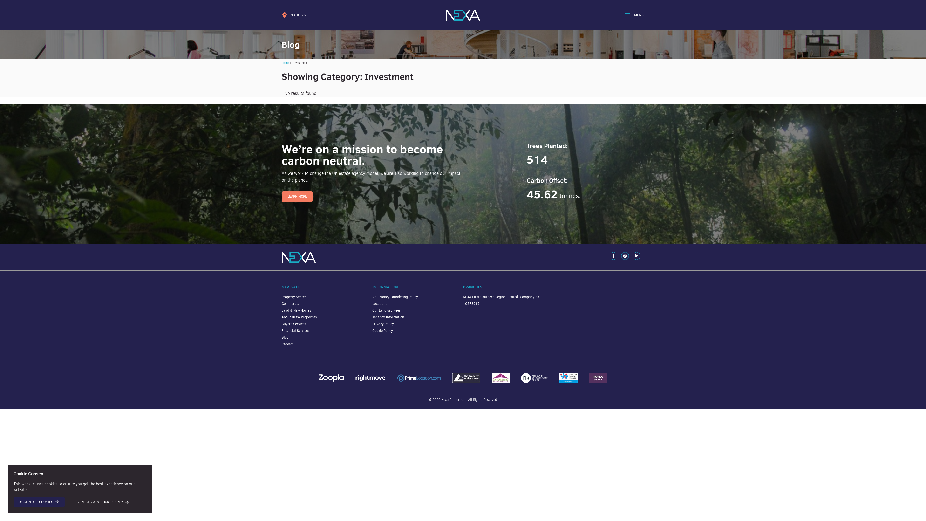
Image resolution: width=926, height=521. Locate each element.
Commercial (291, 304)
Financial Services (296, 331)
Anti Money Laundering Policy (395, 297)
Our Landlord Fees (386, 310)
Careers (288, 344)
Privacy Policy (383, 324)
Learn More (297, 196)
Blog (285, 337)
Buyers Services (294, 324)
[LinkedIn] (636, 256)
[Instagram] (625, 256)
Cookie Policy (382, 331)
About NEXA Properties (299, 317)
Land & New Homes (296, 310)
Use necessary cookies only (98, 502)
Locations (379, 304)
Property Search (294, 297)
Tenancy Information (388, 317)
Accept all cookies (36, 502)
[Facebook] (613, 256)
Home (285, 63)
